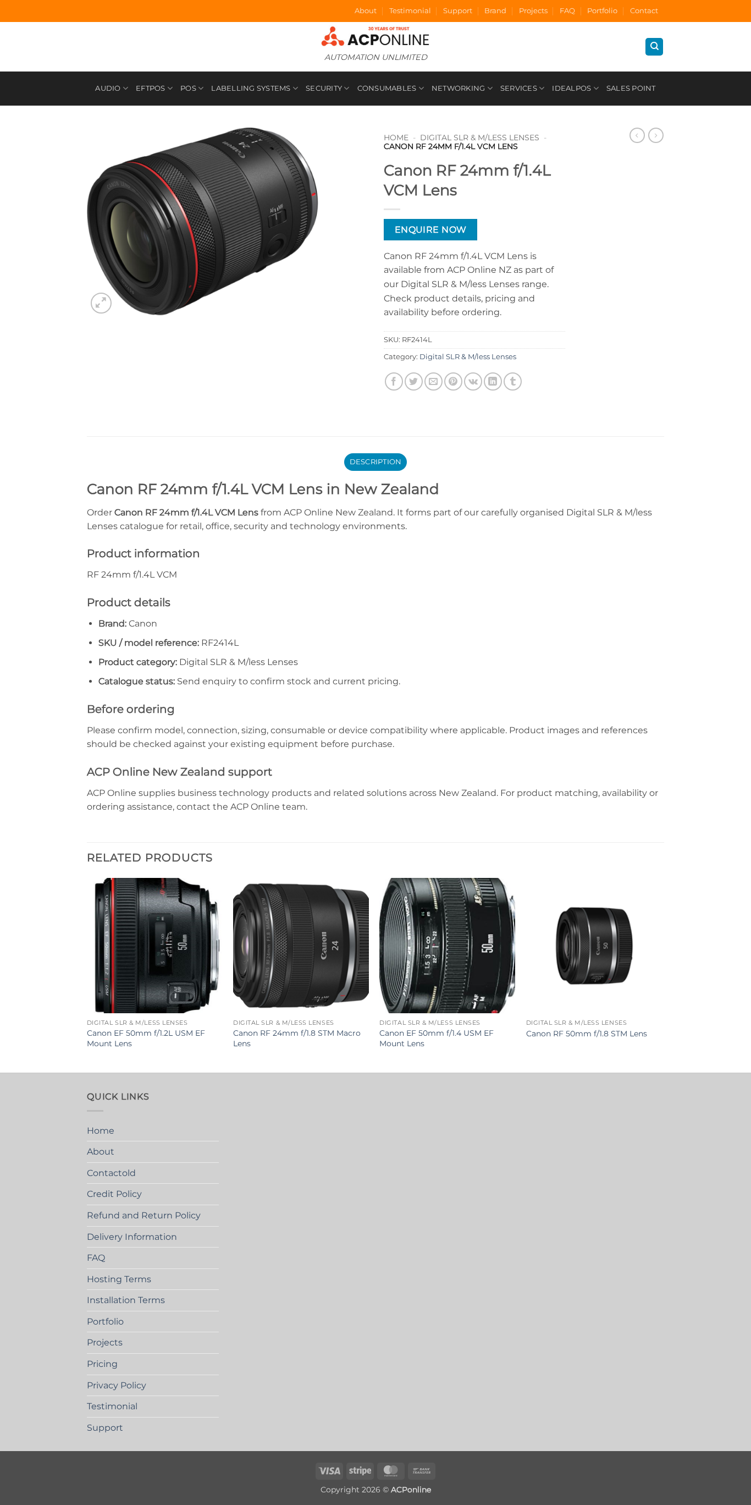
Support (457, 11)
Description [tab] (376, 462)
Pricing (102, 1364)
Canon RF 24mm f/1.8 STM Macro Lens (297, 1038)
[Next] (661, 974)
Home (396, 137)
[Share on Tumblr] (513, 381)
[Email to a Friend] (433, 381)
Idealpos (571, 88)
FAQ (567, 11)
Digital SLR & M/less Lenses (479, 137)
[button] (101, 303)
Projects (533, 11)
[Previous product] (656, 135)
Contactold (111, 1173)
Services (518, 88)
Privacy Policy (116, 1385)
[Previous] (87, 974)
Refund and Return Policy (144, 1215)
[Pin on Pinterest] (453, 381)
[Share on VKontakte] (473, 381)
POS (188, 88)
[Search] (654, 47)
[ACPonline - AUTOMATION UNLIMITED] (375, 36)
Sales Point (631, 88)
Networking (458, 88)
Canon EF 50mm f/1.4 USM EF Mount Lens (436, 1038)
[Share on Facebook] (394, 381)
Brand (495, 11)
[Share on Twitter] (414, 381)
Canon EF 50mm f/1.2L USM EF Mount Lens (146, 1038)
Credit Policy (114, 1194)
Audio (107, 88)
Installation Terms (126, 1300)
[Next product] (637, 135)
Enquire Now (431, 229)
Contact (644, 11)
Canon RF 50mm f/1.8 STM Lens (586, 1034)
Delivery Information (132, 1237)
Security (324, 88)
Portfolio (602, 11)
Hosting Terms (119, 1279)
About (366, 11)
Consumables (387, 88)
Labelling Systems (250, 88)
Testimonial (410, 11)
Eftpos (150, 88)
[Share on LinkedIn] (493, 381)
